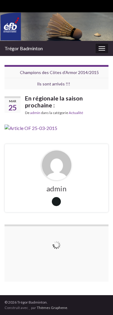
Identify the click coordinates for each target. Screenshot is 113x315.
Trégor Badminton (24, 48)
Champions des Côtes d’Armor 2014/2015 (59, 72)
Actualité (76, 112)
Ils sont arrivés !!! (53, 83)
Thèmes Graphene (52, 307)
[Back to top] (99, 301)
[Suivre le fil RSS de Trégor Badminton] (7, 5)
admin (35, 112)
